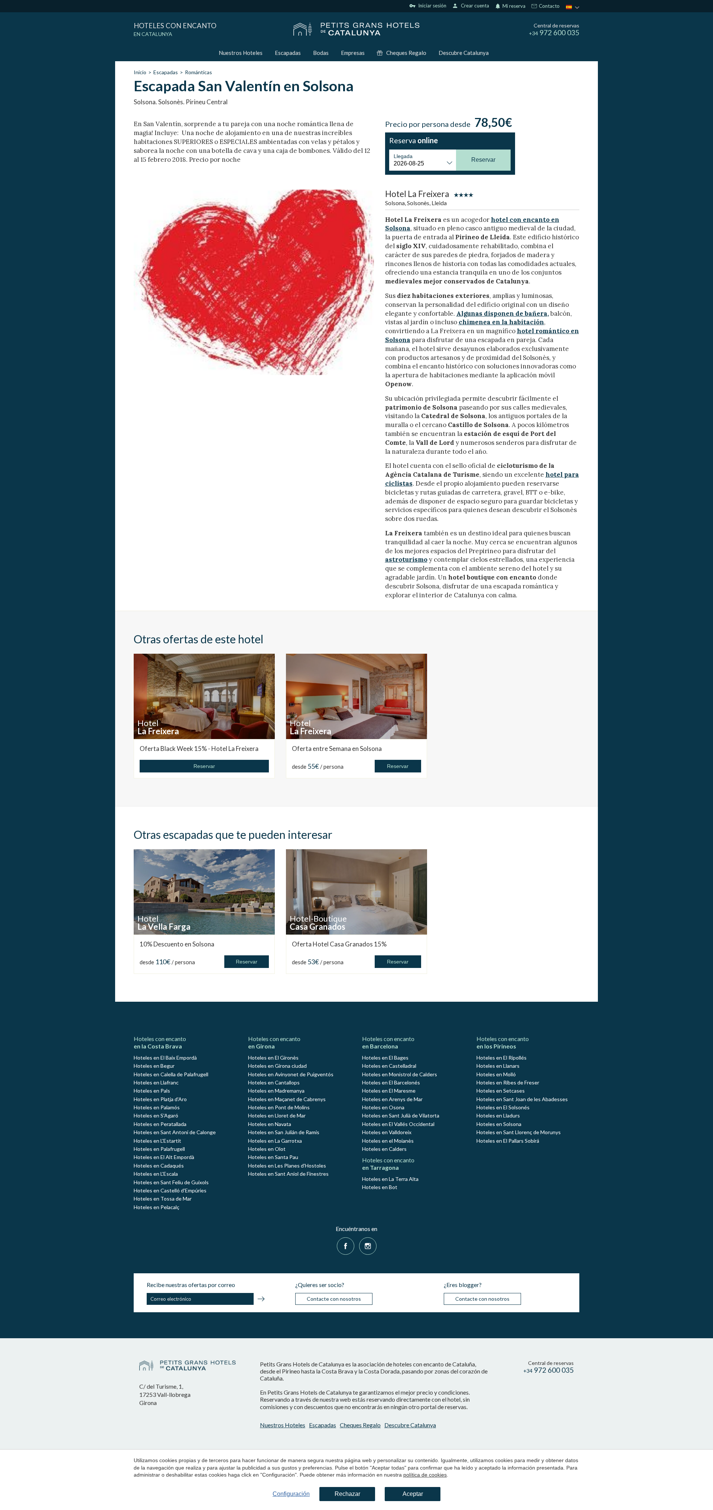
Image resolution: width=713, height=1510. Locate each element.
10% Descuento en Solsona (177, 944)
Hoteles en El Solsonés (503, 1107)
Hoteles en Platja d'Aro (160, 1099)
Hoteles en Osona (383, 1107)
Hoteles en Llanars (498, 1066)
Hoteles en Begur (154, 1066)
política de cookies (425, 1475)
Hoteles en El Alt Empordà (164, 1157)
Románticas (198, 72)
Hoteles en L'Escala (156, 1174)
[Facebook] (345, 1245)
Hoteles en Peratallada (160, 1124)
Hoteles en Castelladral (389, 1066)
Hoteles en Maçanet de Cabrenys (287, 1099)
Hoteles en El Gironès (273, 1057)
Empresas (353, 52)
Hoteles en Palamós (157, 1107)
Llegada (403, 156)
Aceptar (413, 1494)
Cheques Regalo (406, 52)
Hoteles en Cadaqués (159, 1165)
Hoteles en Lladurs (498, 1115)
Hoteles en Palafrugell (159, 1149)
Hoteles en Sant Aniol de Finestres (288, 1174)
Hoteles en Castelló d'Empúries (170, 1190)
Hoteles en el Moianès (388, 1141)
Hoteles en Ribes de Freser (507, 1082)
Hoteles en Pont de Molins (279, 1107)
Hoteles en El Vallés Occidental (398, 1124)
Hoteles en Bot (379, 1187)
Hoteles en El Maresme (389, 1090)
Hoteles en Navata (269, 1124)
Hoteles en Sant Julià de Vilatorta (400, 1115)
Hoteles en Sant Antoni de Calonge (175, 1132)
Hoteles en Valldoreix (386, 1132)
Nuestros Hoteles (241, 52)
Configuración (291, 1494)
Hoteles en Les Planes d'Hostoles (287, 1165)
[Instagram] (368, 1245)
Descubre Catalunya (464, 52)
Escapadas (288, 52)
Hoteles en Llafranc (156, 1082)
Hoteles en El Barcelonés (391, 1082)
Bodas (321, 52)
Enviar (261, 1300)
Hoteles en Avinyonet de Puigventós (290, 1074)
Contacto (549, 6)
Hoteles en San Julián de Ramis (283, 1132)
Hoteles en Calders (384, 1149)
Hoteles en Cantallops (274, 1082)
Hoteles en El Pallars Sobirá (507, 1141)
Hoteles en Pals (152, 1090)
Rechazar (347, 1494)
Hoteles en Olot (267, 1149)
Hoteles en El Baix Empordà (165, 1057)
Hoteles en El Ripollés (501, 1057)
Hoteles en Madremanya (276, 1090)
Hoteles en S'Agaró (156, 1115)
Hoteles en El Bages (385, 1057)
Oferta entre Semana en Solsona (337, 748)
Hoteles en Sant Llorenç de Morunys (518, 1132)
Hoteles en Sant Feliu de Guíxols (171, 1182)
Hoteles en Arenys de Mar (392, 1099)
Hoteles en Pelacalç (156, 1207)
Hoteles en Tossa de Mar (163, 1198)
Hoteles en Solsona (498, 1124)
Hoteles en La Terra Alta (390, 1179)
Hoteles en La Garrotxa (275, 1141)
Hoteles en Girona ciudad (277, 1066)
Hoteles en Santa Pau (273, 1157)
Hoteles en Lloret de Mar (277, 1115)
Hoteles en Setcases (500, 1090)
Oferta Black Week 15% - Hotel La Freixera (199, 748)
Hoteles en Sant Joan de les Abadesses (522, 1099)
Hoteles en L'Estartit (157, 1141)
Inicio (140, 72)
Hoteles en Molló (496, 1074)
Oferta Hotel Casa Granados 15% (339, 944)
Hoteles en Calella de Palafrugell (171, 1074)
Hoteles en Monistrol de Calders (399, 1074)
